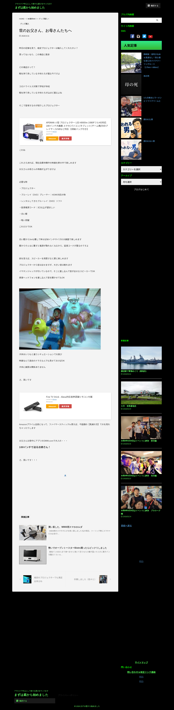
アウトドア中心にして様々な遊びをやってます (31, 691)
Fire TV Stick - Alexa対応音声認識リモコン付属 (69, 396)
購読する (154, 5)
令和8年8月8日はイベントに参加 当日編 (139, 476)
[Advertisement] (65, 492)
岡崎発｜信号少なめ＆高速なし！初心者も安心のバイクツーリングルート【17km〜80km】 (152, 61)
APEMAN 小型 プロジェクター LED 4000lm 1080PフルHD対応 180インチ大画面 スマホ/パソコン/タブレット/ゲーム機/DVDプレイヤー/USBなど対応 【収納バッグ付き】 (77, 126)
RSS (141, 561)
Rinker (55, 131)
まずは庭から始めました (30, 7)
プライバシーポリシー (68, 695)
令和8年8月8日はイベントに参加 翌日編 (139, 441)
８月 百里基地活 (128, 406)
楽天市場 (65, 138)
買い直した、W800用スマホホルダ (65, 527)
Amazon (52, 138)
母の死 (146, 76)
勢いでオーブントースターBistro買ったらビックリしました (77, 548)
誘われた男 (148, 119)
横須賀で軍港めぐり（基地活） (134, 371)
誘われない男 (149, 141)
